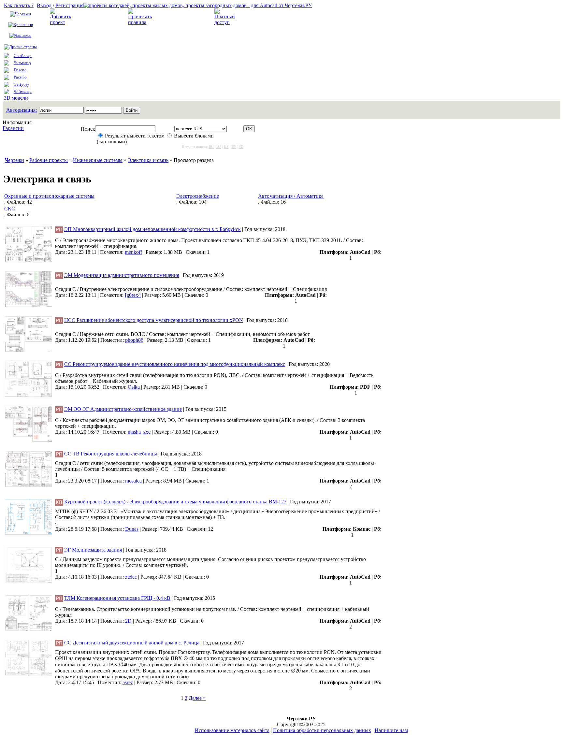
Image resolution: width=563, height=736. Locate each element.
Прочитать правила (177, 16)
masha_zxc (139, 432)
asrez (128, 682)
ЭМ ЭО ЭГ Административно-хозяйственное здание (123, 409)
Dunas (131, 529)
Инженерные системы (98, 160)
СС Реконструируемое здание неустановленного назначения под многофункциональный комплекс (174, 364)
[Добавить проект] (61, 22)
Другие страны (23, 46)
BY (233, 147)
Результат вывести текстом (135, 135)
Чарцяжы (23, 35)
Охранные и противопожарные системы (49, 196)
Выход (44, 5)
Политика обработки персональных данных (322, 730)
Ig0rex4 (133, 295)
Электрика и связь (148, 160)
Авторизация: (21, 110)
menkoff (133, 252)
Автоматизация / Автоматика (291, 196)
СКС (9, 208)
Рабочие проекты (48, 160)
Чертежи (23, 13)
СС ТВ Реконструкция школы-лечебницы (110, 453)
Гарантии (13, 128)
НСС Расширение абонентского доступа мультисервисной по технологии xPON (153, 320)
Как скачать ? (19, 5)
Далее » (197, 698)
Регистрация (69, 5)
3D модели (16, 98)
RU (211, 147)
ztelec (131, 577)
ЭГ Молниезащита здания (93, 550)
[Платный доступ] (225, 22)
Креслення (23, 24)
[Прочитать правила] (140, 22)
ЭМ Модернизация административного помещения (121, 275)
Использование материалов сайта (232, 730)
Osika (134, 387)
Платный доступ (259, 16)
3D (241, 147)
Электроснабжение (197, 196)
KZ (226, 147)
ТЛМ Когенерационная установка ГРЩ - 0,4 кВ (117, 598)
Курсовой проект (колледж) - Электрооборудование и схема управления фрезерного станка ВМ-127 (175, 501)
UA (218, 147)
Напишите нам (391, 730)
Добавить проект (95, 16)
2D (128, 621)
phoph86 (134, 340)
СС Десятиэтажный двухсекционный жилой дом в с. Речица (131, 642)
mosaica (133, 480)
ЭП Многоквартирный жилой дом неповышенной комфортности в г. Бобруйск (152, 229)
